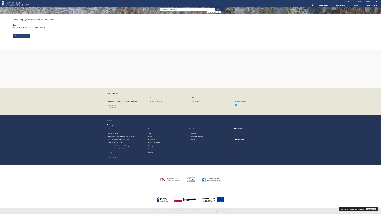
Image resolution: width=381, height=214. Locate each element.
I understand (371, 209)
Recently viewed (371, 5)
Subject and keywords (154, 142)
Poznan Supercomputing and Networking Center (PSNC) (209, 211)
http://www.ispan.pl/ (240, 101)
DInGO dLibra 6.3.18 (174, 211)
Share (368, 1)
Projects (110, 152)
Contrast (359, 1)
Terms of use (192, 133)
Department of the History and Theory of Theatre (121, 146)
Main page (110, 125)
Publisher (151, 152)
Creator (150, 136)
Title (149, 133)
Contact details (193, 139)
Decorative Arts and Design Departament (119, 149)
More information (359, 209)
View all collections (113, 157)
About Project (324, 5)
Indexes (355, 5)
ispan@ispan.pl (196, 101)
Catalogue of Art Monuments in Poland (118, 139)
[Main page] (312, 5)
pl (348, 1)
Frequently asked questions (196, 136)
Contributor (151, 139)
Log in (235, 133)
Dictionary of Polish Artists (115, 142)
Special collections (113, 133)
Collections (340, 5)
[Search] (218, 9)
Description (151, 149)
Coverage (151, 146)
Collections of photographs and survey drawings (121, 136)
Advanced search (212, 12)
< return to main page (21, 36)
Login (375, 1)
